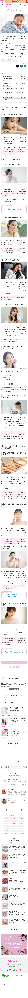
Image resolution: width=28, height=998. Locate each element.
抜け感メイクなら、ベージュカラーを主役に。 (14, 76)
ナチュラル (15, 61)
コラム (3, 761)
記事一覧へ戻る (14, 696)
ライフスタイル (14, 833)
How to (3, 61)
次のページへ (14, 662)
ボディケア (18, 753)
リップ (13, 825)
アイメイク (9, 59)
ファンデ (6, 833)
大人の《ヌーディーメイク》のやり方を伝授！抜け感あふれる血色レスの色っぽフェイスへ (14, 209)
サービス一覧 (4, 986)
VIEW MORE (14, 810)
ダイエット (13, 830)
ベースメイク (18, 749)
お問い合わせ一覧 (10, 986)
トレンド (6, 825)
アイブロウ (15, 715)
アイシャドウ (20, 823)
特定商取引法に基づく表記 (13, 966)
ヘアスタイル (20, 825)
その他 (17, 761)
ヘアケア (3, 757)
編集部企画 (21, 818)
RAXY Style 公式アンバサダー (11, 820)
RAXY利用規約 (8, 964)
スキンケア (4, 749)
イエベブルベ (7, 828)
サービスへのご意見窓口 (17, 964)
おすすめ (13, 818)
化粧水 (6, 830)
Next (24, 669)
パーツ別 (9, 61)
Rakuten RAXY (8, 5)
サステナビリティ (17, 986)
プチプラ (15, 828)
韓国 (14, 823)
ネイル (17, 757)
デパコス (21, 830)
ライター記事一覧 (14, 689)
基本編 (21, 820)
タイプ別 (9, 715)
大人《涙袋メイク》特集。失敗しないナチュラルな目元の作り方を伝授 (14, 595)
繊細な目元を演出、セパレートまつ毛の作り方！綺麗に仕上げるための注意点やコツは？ (14, 651)
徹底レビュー (7, 823)
